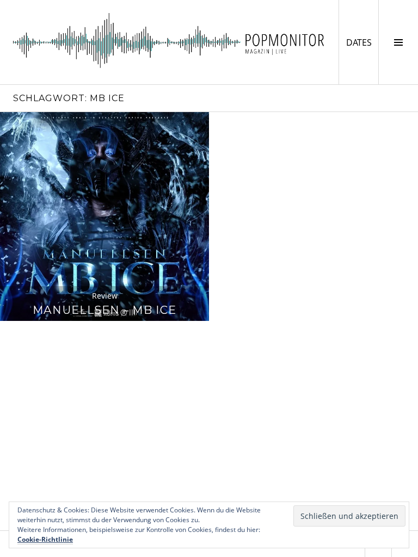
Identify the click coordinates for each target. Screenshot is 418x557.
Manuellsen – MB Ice (104, 310)
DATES (362, 42)
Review (105, 295)
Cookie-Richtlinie (45, 539)
